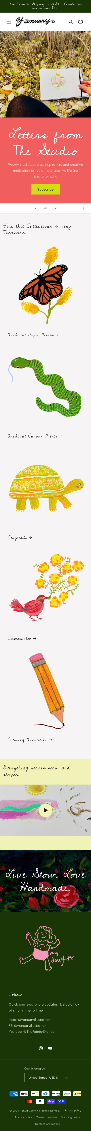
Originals (17, 538)
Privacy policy (23, 1117)
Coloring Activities (27, 740)
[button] (9, 22)
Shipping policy (70, 1117)
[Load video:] (45, 810)
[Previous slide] (36, 208)
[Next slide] (55, 208)
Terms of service (46, 1117)
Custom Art (19, 639)
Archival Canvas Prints (33, 436)
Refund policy (73, 1110)
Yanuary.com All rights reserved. (40, 1110)
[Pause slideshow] (86, 208)
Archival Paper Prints (31, 335)
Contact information (47, 1124)
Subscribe (45, 189)
